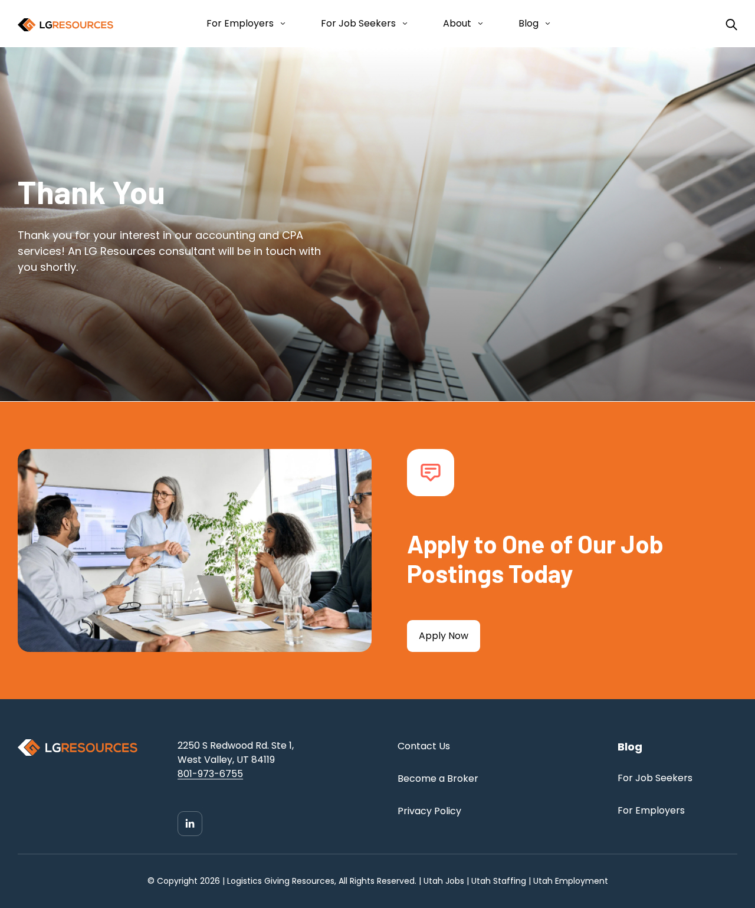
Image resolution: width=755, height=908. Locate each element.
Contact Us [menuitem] (424, 746)
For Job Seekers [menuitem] (655, 778)
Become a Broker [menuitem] (438, 778)
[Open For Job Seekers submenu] (402, 23)
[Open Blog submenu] (545, 23)
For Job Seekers (358, 23)
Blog (528, 23)
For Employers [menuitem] (651, 810)
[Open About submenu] (478, 23)
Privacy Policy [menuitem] (429, 811)
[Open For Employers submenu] (280, 23)
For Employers (240, 23)
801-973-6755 (210, 774)
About (457, 23)
